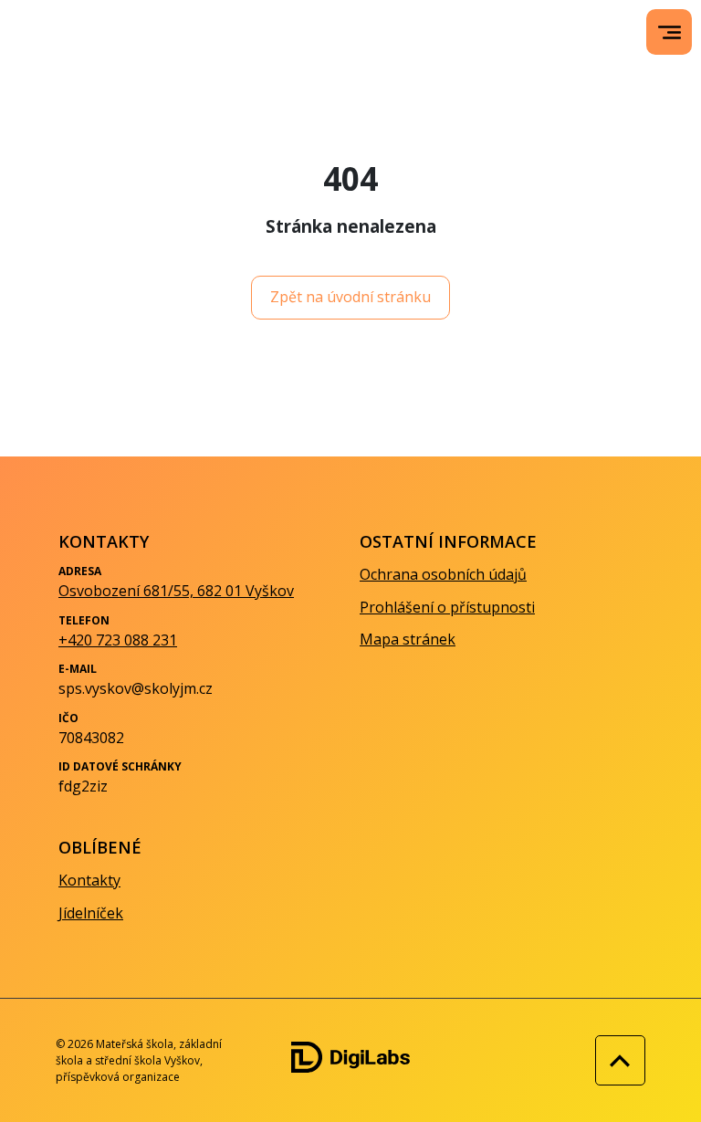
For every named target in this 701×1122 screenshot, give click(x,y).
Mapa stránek (407, 639)
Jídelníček (90, 913)
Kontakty (89, 880)
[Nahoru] (615, 1060)
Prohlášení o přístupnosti (447, 607)
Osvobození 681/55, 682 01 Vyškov (176, 591)
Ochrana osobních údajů (443, 574)
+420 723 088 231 (117, 640)
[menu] (669, 32)
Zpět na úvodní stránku (350, 297)
